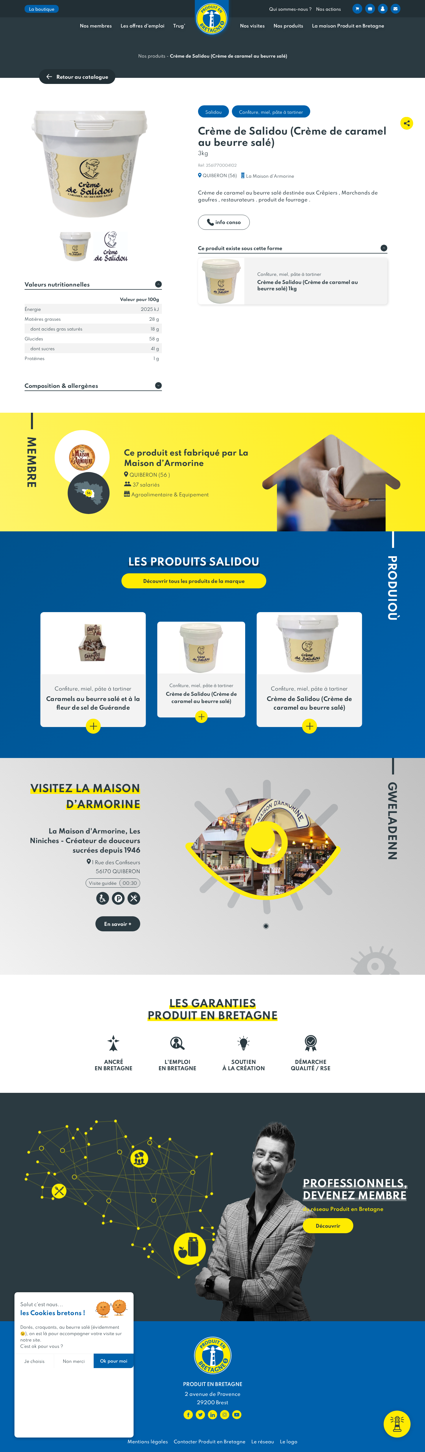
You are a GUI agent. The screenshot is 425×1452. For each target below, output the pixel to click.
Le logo (289, 1441)
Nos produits (288, 26)
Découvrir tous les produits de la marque (194, 580)
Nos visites (252, 26)
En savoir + (118, 923)
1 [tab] (266, 926)
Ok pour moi (113, 1361)
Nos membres (96, 26)
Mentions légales (148, 1441)
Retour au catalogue (82, 76)
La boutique (41, 9)
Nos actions (328, 8)
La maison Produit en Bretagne (348, 26)
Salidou (213, 112)
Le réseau (262, 1441)
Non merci (74, 1361)
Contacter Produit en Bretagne (209, 1441)
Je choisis (34, 1361)
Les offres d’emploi (143, 26)
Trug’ (179, 26)
